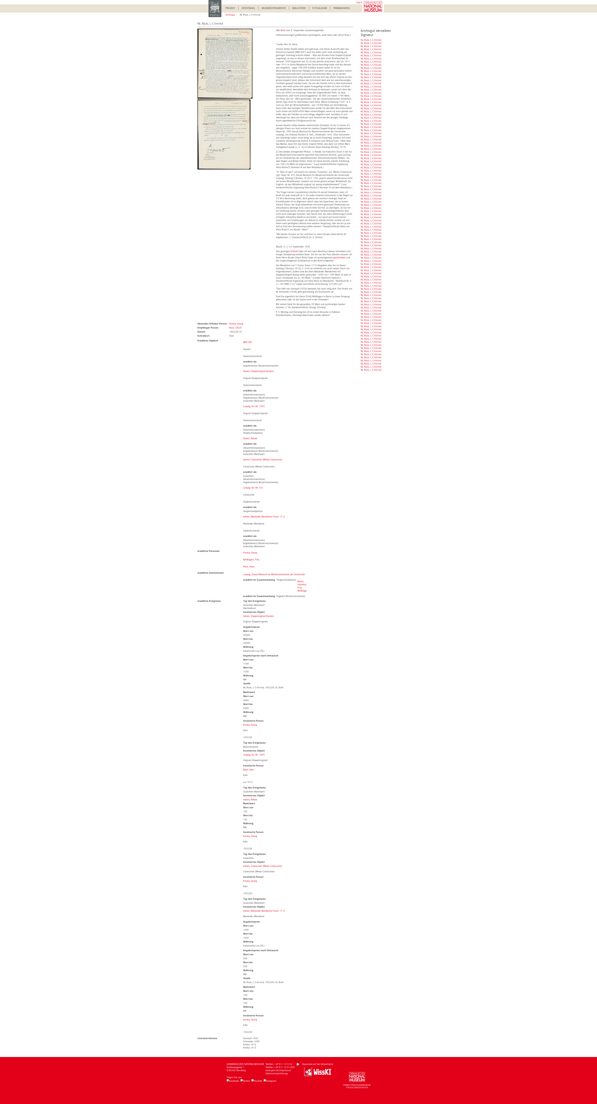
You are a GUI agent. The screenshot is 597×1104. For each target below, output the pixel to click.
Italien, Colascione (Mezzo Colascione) (262, 459)
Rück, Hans (249, 566)
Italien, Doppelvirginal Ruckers (258, 371)
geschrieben (339, 257)
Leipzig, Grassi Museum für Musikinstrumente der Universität (274, 574)
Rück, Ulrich (235, 327)
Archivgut (230, 14)
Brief (283, 30)
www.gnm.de (272, 1070)
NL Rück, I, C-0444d (371, 39)
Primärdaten (341, 8)
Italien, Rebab (250, 438)
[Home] (215, 8)
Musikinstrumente (274, 8)
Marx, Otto (248, 769)
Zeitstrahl (248, 8)
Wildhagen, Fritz (251, 559)
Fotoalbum (319, 8)
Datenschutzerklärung (277, 1073)
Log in (359, 2)
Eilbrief (294, 251)
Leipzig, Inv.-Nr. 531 (253, 487)
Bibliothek (299, 8)
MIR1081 (248, 342)
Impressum (285, 1070)
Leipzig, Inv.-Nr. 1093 (254, 406)
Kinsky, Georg (236, 323)
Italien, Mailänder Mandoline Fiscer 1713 (264, 516)
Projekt (230, 8)
